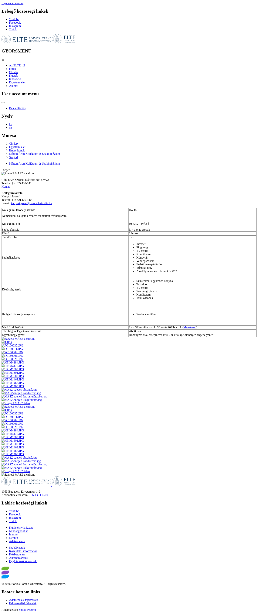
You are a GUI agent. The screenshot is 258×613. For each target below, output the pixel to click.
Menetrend (189, 327)
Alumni (13, 85)
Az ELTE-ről (17, 65)
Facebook (15, 22)
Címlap (13, 143)
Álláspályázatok (18, 557)
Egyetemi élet (17, 82)
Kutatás (13, 75)
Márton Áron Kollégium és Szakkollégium (34, 153)
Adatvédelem (17, 541)
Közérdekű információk (23, 551)
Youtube (14, 19)
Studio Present (27, 609)
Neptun (13, 537)
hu (10, 124)
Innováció (15, 79)
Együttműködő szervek (23, 561)
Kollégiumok (17, 150)
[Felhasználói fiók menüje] (3, 102)
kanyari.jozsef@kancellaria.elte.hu (31, 203)
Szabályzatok (17, 547)
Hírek (12, 68)
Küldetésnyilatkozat (21, 527)
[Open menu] (3, 60)
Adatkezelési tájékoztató (23, 599)
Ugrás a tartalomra (12, 3)
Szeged (13, 157)
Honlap (6, 186)
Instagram (15, 26)
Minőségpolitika (18, 531)
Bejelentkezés (17, 108)
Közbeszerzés (17, 554)
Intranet (13, 534)
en (10, 127)
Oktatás (13, 72)
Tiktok (13, 29)
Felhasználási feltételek (22, 603)
